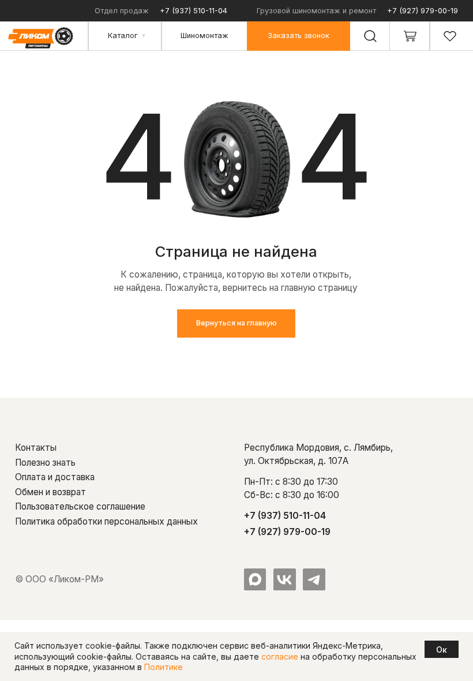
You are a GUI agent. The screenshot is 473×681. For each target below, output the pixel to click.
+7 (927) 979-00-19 (422, 10)
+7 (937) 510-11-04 (193, 10)
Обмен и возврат (50, 492)
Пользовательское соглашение (80, 506)
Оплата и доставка (55, 477)
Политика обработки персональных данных (106, 521)
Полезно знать (45, 462)
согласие (279, 656)
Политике (163, 667)
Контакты (36, 447)
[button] (298, 36)
